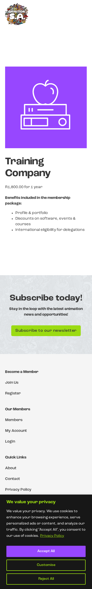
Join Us (11, 383)
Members (13, 420)
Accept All (46, 551)
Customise (46, 565)
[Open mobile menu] (82, 14)
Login (10, 442)
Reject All (46, 579)
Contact (12, 479)
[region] (46, 542)
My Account (16, 431)
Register (13, 393)
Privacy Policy (52, 536)
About (10, 468)
